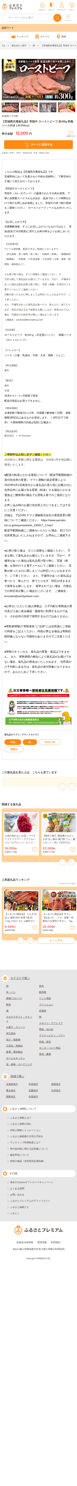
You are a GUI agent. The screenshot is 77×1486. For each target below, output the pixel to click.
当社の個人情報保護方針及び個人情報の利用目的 (38, 1249)
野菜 (8, 1004)
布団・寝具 (45, 1041)
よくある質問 (17, 1188)
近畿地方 (33, 1090)
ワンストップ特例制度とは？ (25, 1142)
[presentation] (4, 80)
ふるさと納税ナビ (19, 1207)
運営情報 (42, 1242)
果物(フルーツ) (14, 998)
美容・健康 (45, 1054)
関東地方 (11, 1096)
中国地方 (33, 1096)
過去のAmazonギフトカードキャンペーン (32, 1182)
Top (3, 45)
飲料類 (42, 992)
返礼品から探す (19, 45)
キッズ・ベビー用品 (49, 1048)
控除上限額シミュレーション (25, 1130)
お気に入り (71, 135)
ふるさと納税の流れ (20, 1124)
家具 (41, 986)
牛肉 (12, 742)
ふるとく (15, 1213)
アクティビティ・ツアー (52, 1035)
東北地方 (11, 1090)
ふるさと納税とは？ (20, 1117)
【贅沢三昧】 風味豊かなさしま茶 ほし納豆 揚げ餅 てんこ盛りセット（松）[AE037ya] (59, 839)
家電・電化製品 (14, 1052)
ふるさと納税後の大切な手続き (26, 1136)
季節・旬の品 (46, 1029)
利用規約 (55, 1242)
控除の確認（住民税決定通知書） (28, 1161)
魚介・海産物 (13, 1039)
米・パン (11, 992)
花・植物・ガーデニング (19, 1064)
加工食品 (11, 1033)
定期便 (42, 1010)
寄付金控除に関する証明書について (29, 1148)
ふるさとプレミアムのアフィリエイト (30, 1200)
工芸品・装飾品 (14, 1045)
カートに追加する (42, 144)
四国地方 (56, 1084)
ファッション (46, 1004)
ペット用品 (45, 998)
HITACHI (50, 742)
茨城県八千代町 (10, 116)
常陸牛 (14, 749)
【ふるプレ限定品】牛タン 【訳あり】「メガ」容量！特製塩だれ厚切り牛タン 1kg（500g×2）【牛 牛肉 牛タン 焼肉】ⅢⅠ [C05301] (59, 921)
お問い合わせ (17, 1194)
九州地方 (56, 1090)
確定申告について (19, 1155)
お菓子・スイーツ (15, 1027)
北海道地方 (12, 1084)
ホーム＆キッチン (15, 1058)
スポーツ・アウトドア (51, 1023)
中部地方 (33, 1084)
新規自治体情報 (25, 1242)
